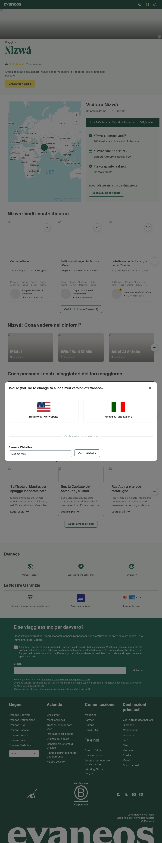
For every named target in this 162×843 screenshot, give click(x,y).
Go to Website (87, 453)
